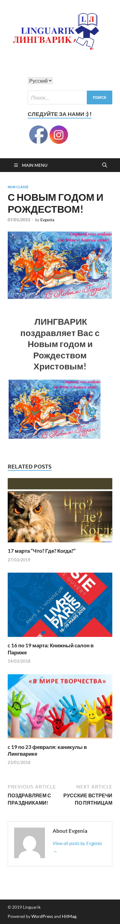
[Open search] (104, 165)
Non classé (18, 187)
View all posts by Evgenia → (77, 846)
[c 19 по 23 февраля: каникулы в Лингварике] (60, 708)
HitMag (69, 916)
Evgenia (47, 219)
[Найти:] (70, 97)
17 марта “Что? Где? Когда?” (42, 551)
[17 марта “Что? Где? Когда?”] (60, 512)
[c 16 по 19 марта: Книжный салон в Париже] (60, 607)
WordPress (42, 916)
